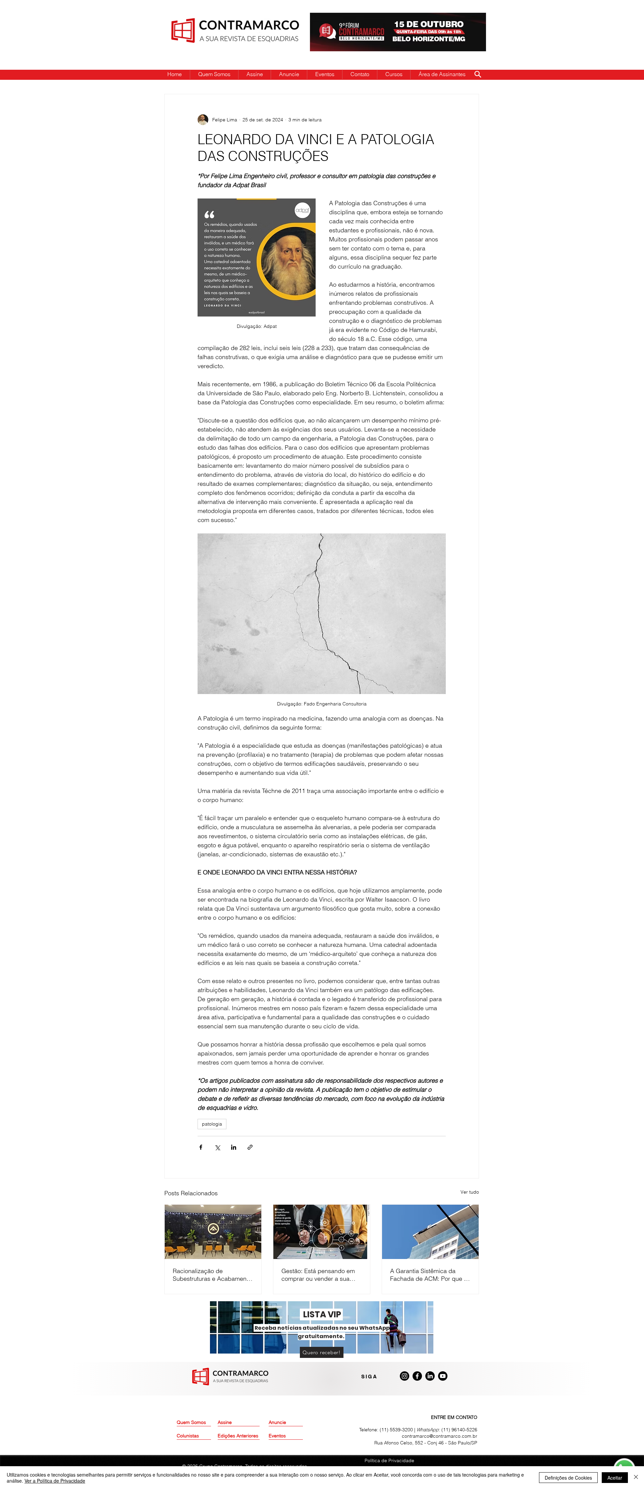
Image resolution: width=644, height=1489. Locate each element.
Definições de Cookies (568, 1477)
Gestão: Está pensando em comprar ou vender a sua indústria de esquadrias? (318, 1274)
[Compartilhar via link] (250, 1147)
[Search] (477, 74)
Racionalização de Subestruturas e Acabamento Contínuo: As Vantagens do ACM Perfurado (212, 1274)
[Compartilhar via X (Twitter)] (217, 1147)
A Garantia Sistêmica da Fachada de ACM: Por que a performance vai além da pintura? (428, 1274)
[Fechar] (636, 1478)
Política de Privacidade (389, 1460)
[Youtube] (442, 1376)
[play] (470, 18)
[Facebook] (417, 1376)
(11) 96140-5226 (459, 1430)
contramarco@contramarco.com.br (439, 1436)
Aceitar (614, 1477)
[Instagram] (404, 1376)
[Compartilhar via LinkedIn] (233, 1147)
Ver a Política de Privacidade (54, 1480)
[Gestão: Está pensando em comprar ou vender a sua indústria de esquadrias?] (321, 1232)
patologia (212, 1124)
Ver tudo (470, 1192)
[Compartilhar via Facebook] (201, 1147)
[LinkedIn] (430, 1376)
